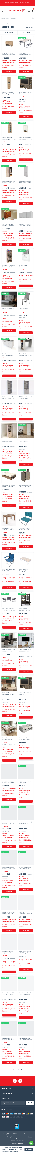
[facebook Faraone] (20, 1081)
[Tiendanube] (17, 1144)
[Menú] (2, 10)
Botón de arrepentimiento (17, 1140)
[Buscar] (32, 18)
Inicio (2, 23)
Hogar (7, 23)
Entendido (28, 1149)
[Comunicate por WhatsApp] (31, 1143)
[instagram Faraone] (15, 1081)
